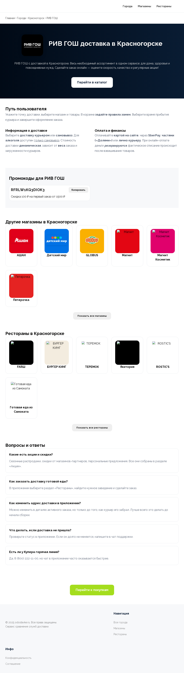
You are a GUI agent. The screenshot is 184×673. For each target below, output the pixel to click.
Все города (120, 622)
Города (127, 6)
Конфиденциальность (18, 657)
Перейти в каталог (92, 82)
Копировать (78, 190)
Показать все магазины (92, 315)
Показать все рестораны (92, 427)
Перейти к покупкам (92, 590)
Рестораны (164, 6)
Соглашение (12, 663)
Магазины (144, 6)
